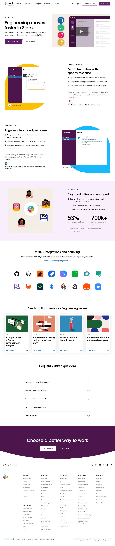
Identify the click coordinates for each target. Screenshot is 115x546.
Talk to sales (13, 42)
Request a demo (90, 3)
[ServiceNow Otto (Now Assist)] (40, 286)
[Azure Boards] (98, 274)
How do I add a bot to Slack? (36, 390)
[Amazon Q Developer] (63, 274)
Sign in (78, 3)
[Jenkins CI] (63, 286)
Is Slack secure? (31, 416)
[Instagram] (96, 465)
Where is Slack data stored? (35, 399)
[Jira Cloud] (51, 274)
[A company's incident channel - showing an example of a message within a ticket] (30, 85)
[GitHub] (17, 274)
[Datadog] (17, 286)
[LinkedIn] (92, 465)
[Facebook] (100, 465)
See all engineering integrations (56, 261)
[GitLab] (28, 286)
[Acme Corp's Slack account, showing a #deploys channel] (84, 147)
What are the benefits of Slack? (37, 382)
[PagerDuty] (75, 274)
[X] (104, 465)
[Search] (73, 4)
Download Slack (8, 539)
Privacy (18, 539)
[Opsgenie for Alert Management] (51, 286)
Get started (104, 3)
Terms (23, 539)
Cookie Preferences (32, 539)
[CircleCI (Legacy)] (75, 286)
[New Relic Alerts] (86, 274)
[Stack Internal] (40, 274)
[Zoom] (98, 286)
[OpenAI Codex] (28, 274)
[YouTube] (107, 465)
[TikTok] (111, 465)
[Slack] (9, 4)
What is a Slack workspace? (35, 407)
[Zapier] (86, 286)
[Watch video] (81, 31)
